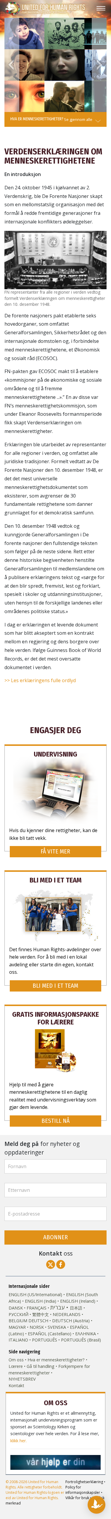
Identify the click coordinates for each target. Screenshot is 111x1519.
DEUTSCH (38, 1320)
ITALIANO (18, 1340)
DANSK (16, 1308)
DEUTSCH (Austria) (71, 1320)
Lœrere (16, 1366)
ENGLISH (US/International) (35, 1294)
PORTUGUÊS (44, 1340)
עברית (57, 1307)
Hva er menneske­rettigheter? (56, 1360)
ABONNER (55, 1237)
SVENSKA (57, 1327)
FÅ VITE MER (55, 851)
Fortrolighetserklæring (84, 1481)
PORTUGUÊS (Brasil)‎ (81, 1340)
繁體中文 (40, 1314)
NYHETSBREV (22, 1379)
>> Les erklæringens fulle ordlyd (40, 680)
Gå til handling (40, 1366)
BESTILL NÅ (55, 1121)
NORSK (37, 1327)
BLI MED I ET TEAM (55, 985)
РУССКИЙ (18, 1314)
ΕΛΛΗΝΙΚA (85, 1333)
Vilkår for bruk (77, 1497)
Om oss (16, 1360)
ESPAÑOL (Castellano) (49, 1333)
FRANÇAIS (36, 1308)
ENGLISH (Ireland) (77, 1301)
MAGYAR (17, 1327)
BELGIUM (18, 1320)
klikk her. (18, 1440)
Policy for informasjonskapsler (82, 1490)
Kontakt (16, 1385)
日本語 (76, 1308)
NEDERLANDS (67, 1314)
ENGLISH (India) (40, 1301)
